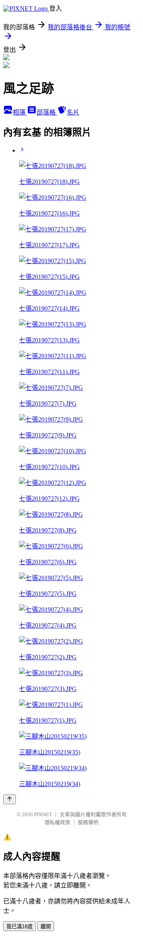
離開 (46, 926)
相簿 (20, 112)
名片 (73, 112)
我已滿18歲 (19, 926)
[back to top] (9, 799)
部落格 (47, 112)
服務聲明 (88, 822)
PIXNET (43, 814)
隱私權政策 (57, 822)
